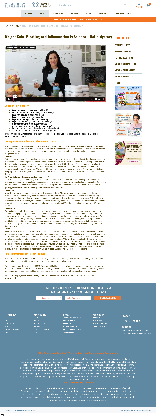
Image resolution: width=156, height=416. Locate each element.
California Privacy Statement (142, 410)
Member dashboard (100, 323)
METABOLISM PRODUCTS (125, 70)
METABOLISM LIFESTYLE (125, 76)
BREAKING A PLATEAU (123, 51)
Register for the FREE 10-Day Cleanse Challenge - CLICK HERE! (78, 19)
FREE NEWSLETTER (107, 298)
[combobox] (93, 5)
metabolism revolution (71, 326)
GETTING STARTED (122, 45)
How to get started (41, 329)
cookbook (67, 323)
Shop (42, 13)
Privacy (7, 326)
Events (36, 320)
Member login (97, 320)
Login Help (96, 317)
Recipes (74, 13)
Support (8, 332)
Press (7, 317)
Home (7, 26)
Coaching (103, 13)
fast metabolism (69, 320)
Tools (88, 13)
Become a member (99, 326)
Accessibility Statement (126, 410)
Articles (15, 26)
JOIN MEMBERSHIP (123, 13)
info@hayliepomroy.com (135, 330)
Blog (36, 332)
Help (2, 414)
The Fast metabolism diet (72, 317)
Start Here (58, 13)
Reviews (37, 326)
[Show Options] (60, 298)
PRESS (117, 82)
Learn (36, 317)
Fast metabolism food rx (72, 329)
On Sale (28, 13)
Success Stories (40, 323)
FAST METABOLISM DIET (124, 57)
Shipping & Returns (12, 329)
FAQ (6, 320)
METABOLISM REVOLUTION (125, 64)
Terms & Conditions (12, 323)
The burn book (68, 332)
